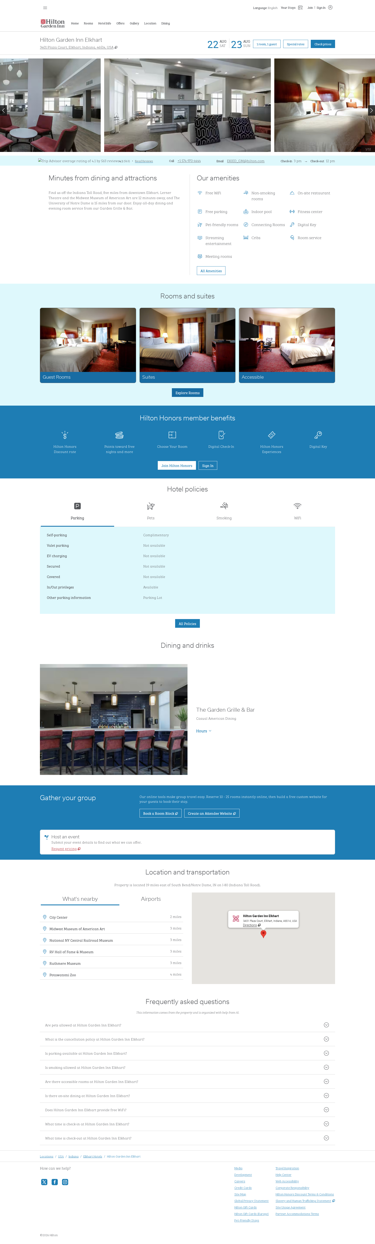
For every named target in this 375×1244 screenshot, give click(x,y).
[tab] (77, 513)
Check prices (324, 43)
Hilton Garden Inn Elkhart (124, 1156)
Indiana (74, 1156)
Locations (46, 1156)
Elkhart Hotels (92, 1156)
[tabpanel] (187, 570)
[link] (189, 160)
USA (61, 1156)
